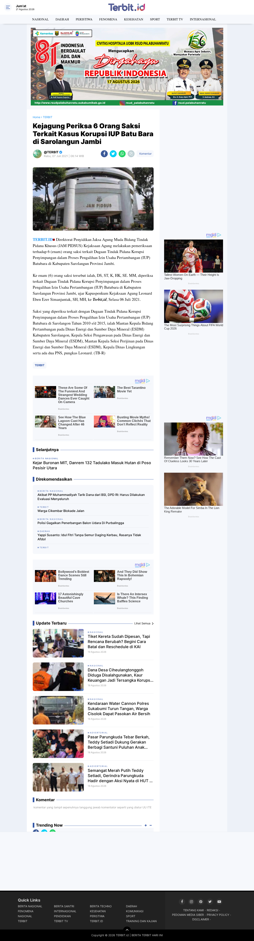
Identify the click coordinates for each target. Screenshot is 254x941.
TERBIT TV (175, 19)
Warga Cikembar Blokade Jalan (61, 511)
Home (36, 117)
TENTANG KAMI (193, 910)
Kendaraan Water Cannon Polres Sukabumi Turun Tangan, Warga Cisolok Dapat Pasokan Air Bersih (119, 708)
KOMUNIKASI (134, 911)
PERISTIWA (84, 19)
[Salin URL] (131, 153)
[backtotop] (127, 930)
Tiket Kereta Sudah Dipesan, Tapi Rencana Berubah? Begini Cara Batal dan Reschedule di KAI (119, 641)
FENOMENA (108, 19)
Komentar (145, 153)
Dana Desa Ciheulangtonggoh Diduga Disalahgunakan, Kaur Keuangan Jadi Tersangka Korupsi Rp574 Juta (119, 675)
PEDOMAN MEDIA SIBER (188, 914)
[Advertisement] (193, 168)
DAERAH (62, 19)
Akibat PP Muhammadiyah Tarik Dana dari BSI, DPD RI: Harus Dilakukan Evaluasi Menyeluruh (91, 497)
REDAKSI (212, 910)
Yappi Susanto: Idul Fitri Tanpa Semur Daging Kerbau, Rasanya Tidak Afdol (89, 537)
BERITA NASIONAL (30, 906)
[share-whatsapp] (122, 153)
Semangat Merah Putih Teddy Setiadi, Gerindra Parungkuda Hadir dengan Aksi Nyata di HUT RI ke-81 (120, 775)
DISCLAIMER (200, 919)
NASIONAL (40, 19)
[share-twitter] (113, 153)
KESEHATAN (133, 19)
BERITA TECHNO (101, 906)
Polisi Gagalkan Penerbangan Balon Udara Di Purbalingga (81, 523)
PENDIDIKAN (62, 916)
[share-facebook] (104, 153)
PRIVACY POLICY (218, 914)
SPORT (155, 19)
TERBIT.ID (43, 239)
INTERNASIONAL (203, 19)
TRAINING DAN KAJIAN (141, 921)
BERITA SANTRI (64, 906)
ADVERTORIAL (99, 732)
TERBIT (39, 365)
